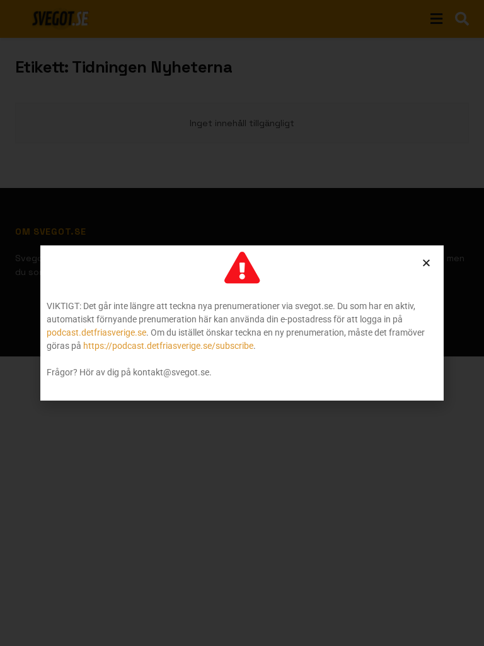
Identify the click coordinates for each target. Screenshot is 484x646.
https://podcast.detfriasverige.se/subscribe (168, 346)
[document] (242, 323)
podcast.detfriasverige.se (96, 332)
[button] (426, 262)
